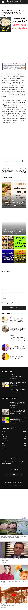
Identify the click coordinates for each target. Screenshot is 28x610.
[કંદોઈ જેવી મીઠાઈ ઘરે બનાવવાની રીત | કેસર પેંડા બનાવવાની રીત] (5, 376)
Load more (13, 363)
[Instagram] (10, 474)
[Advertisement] (14, 48)
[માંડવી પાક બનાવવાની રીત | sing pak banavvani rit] (5, 384)
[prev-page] (3, 266)
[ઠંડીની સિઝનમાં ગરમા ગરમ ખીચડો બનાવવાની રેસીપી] (5, 356)
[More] (22, 161)
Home (3, 7)
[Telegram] (13, 474)
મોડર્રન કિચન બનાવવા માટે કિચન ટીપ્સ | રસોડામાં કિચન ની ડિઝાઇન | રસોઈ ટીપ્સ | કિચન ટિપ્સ (14, 231)
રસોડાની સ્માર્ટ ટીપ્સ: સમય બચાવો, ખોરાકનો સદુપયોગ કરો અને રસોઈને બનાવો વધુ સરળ (14, 204)
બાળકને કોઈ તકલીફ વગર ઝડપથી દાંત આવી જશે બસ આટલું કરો (20, 171)
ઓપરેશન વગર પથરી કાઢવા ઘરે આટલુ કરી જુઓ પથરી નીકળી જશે (7, 171)
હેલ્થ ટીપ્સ (7, 7)
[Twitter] (17, 474)
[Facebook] (6, 474)
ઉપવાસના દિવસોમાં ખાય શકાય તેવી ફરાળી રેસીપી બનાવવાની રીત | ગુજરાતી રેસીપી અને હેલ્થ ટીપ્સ (14, 259)
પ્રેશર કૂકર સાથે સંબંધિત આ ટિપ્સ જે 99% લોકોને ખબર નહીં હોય (17, 348)
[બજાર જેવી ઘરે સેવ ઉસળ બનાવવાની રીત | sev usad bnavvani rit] (5, 391)
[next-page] (5, 266)
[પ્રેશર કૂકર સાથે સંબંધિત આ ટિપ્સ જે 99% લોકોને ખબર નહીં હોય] (5, 347)
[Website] (21, 474)
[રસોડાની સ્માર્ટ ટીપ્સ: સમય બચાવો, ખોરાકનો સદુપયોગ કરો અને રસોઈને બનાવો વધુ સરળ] (14, 194)
